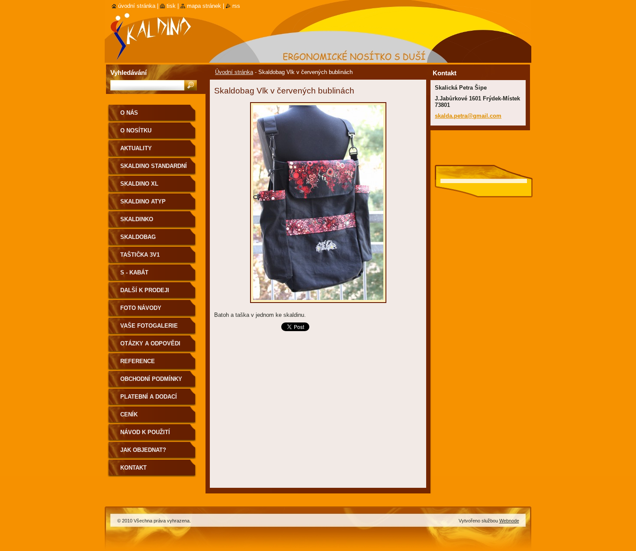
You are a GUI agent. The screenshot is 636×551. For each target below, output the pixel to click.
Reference (137, 361)
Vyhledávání (128, 72)
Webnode (509, 520)
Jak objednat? (143, 450)
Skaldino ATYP (143, 201)
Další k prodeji (144, 290)
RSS (236, 6)
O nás (129, 113)
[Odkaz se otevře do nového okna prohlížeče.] (318, 305)
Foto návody (140, 308)
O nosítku (135, 130)
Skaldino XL (139, 183)
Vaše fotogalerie (149, 325)
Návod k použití (145, 432)
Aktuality (136, 148)
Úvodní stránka (234, 72)
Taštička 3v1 (140, 254)
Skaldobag (138, 237)
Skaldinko (136, 219)
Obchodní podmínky (151, 379)
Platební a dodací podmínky (148, 399)
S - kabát (134, 272)
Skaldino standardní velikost (153, 169)
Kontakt (133, 467)
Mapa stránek (204, 6)
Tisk (171, 6)
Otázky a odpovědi (150, 343)
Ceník (129, 414)
